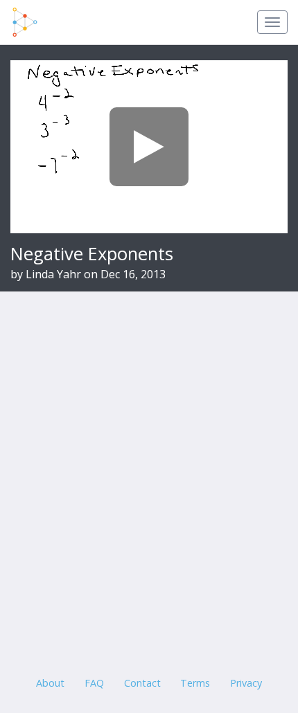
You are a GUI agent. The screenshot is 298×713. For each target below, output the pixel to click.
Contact (142, 682)
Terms (195, 682)
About (50, 682)
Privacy (246, 682)
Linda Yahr (53, 274)
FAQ (94, 682)
